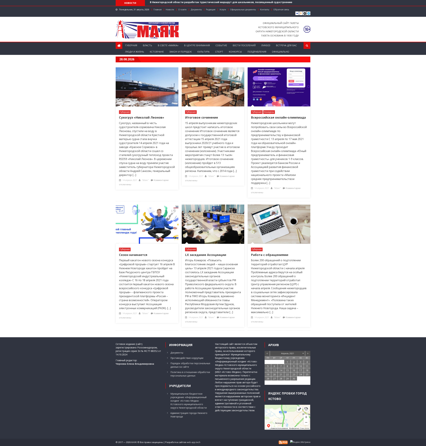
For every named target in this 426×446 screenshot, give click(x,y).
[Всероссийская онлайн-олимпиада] (279, 86)
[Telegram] (308, 13)
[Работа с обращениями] (279, 224)
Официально (280, 51)
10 (300, 366)
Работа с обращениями (269, 255)
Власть (147, 45)
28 (281, 378)
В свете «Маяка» (168, 45)
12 (268, 370)
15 (287, 370)
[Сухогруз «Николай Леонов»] (147, 86)
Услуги (222, 9)
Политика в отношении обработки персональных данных (190, 374)
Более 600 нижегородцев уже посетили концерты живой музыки (191, 3)
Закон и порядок (180, 51)
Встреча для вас (286, 45)
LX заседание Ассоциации (205, 255)
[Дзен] (305, 13)
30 (294, 378)
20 (274, 374)
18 (307, 370)
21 (281, 374)
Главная (158, 9)
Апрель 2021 (287, 353)
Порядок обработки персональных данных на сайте (190, 365)
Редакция (210, 9)
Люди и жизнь (134, 51)
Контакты (264, 9)
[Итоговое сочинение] (213, 86)
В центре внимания (197, 45)
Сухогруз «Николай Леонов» (141, 117)
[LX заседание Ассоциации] (213, 224)
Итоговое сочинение (201, 117)
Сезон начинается (133, 255)
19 (268, 374)
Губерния (131, 45)
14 (281, 370)
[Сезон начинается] (147, 224)
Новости (170, 9)
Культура (203, 51)
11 (307, 366)
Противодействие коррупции (186, 358)
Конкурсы (235, 51)
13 (274, 370)
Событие (221, 45)
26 (268, 378)
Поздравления (256, 51)
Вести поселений (244, 45)
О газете (182, 9)
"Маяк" (145, 180)
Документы (196, 9)
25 (307, 374)
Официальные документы (243, 9)
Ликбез (265, 45)
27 (274, 378)
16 (294, 370)
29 (287, 378)
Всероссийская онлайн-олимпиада (278, 117)
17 (300, 370)
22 (287, 374)
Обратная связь (281, 9)
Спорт (219, 51)
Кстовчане (157, 51)
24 (300, 374)
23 (294, 374)
